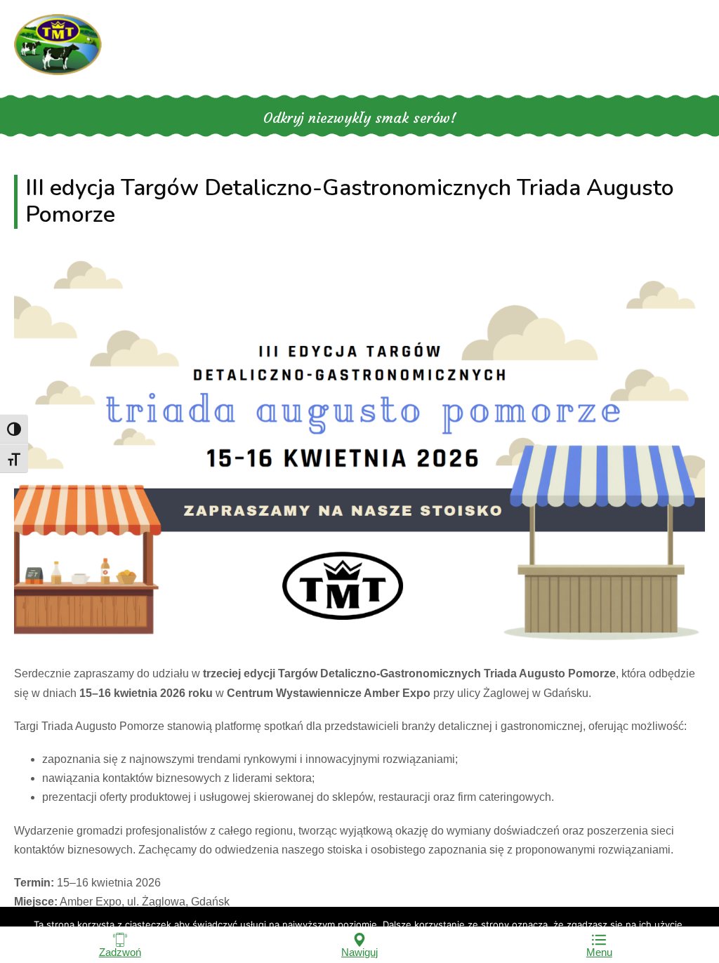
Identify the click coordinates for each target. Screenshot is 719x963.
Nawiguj (359, 952)
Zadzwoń (120, 952)
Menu (599, 952)
